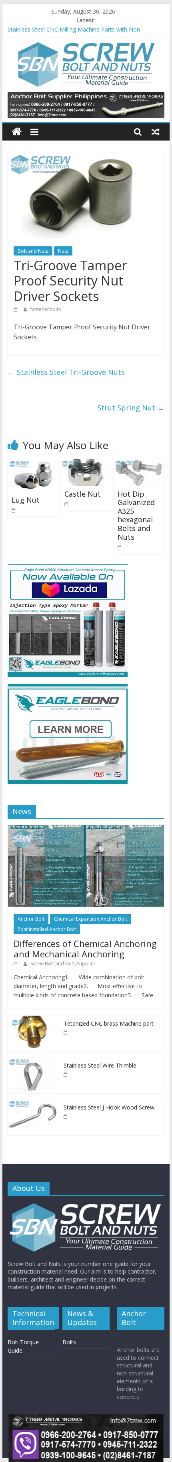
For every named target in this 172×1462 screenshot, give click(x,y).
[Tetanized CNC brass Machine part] (34, 1020)
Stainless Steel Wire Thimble (100, 1065)
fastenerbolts (45, 309)
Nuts (63, 251)
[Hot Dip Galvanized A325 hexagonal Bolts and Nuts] (139, 464)
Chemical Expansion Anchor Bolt (90, 918)
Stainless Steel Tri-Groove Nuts (66, 372)
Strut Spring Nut (130, 407)
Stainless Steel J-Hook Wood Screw (53, 28)
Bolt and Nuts (33, 251)
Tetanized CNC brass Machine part (109, 1023)
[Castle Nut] (85, 464)
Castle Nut (82, 494)
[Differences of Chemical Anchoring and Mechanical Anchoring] (86, 829)
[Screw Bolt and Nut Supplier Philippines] (17, 132)
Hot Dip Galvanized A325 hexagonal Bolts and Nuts (136, 515)
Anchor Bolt (31, 918)
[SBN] (86, 1206)
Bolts (69, 1342)
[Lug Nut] (33, 464)
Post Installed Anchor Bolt (47, 929)
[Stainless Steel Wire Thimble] (34, 1062)
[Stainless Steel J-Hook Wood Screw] (34, 1103)
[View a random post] (155, 131)
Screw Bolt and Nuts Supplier (63, 963)
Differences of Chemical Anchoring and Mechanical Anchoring (85, 948)
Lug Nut (26, 500)
